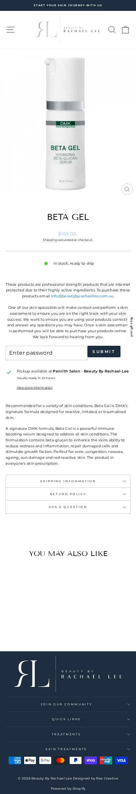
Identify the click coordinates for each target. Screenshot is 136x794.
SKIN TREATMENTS (66, 749)
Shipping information (68, 481)
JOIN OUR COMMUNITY (66, 704)
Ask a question (68, 507)
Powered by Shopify (68, 788)
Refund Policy (68, 494)
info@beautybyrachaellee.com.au (82, 296)
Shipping (50, 240)
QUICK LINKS (66, 719)
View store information (34, 387)
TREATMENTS (66, 734)
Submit (104, 351)
